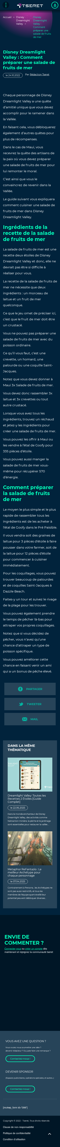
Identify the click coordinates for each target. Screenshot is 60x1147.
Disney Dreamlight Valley (23, 20)
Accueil (7, 17)
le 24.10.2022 (13, 75)
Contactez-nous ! (20, 1058)
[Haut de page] (49, 1134)
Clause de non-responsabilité (18, 1127)
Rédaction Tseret (39, 74)
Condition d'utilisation (14, 1139)
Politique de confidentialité (16, 1133)
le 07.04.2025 (17, 881)
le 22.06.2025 (17, 807)
